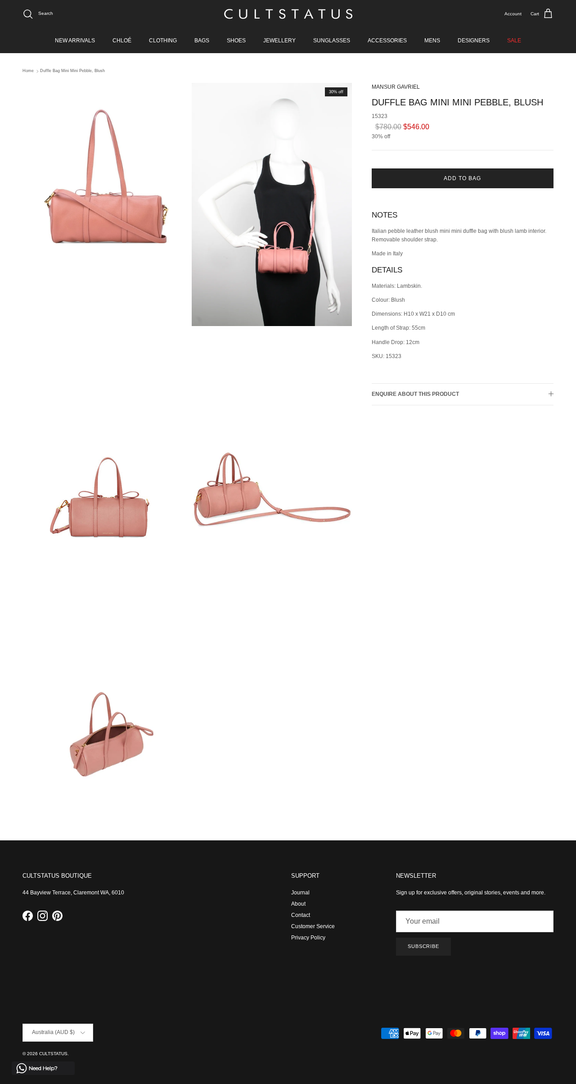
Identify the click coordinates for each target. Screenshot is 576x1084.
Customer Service (313, 926)
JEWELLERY (279, 40)
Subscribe (423, 946)
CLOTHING (163, 40)
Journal (300, 892)
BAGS (201, 40)
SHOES (236, 40)
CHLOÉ (121, 40)
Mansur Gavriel (396, 87)
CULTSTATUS (53, 1053)
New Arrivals (75, 40)
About (298, 904)
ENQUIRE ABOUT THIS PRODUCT (415, 394)
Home (28, 71)
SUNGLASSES (331, 40)
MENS (432, 40)
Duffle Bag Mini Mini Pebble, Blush (72, 71)
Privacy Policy (308, 937)
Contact (300, 915)
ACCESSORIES (387, 40)
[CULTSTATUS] (288, 14)
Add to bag (462, 178)
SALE (514, 40)
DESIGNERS (474, 40)
